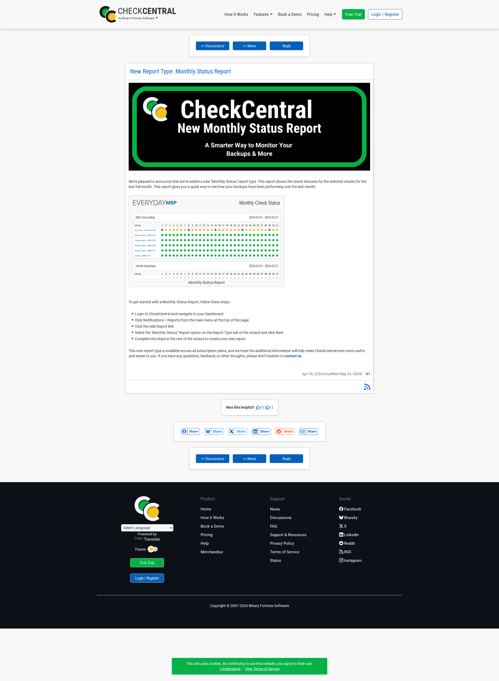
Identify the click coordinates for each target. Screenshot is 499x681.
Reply (287, 46)
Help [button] (328, 14)
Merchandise (212, 552)
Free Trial (353, 14)
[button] (138, 14)
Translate (152, 539)
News (275, 509)
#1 (368, 374)
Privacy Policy (282, 543)
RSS (347, 552)
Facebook (352, 509)
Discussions (281, 517)
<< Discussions (212, 46)
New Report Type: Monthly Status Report (180, 71)
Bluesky (351, 517)
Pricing (313, 14)
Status (275, 560)
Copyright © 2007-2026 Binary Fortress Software (249, 606)
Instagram (353, 560)
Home (206, 509)
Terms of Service (284, 552)
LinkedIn (351, 534)
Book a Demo (290, 14)
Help (205, 543)
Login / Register (385, 14)
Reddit (349, 543)
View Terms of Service (262, 669)
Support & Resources (288, 534)
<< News (249, 46)
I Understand (230, 669)
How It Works (236, 14)
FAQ (273, 526)
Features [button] (261, 14)
